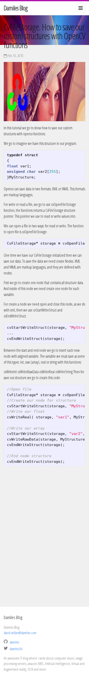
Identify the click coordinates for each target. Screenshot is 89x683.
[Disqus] (44, 535)
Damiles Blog (16, 7)
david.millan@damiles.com (20, 632)
